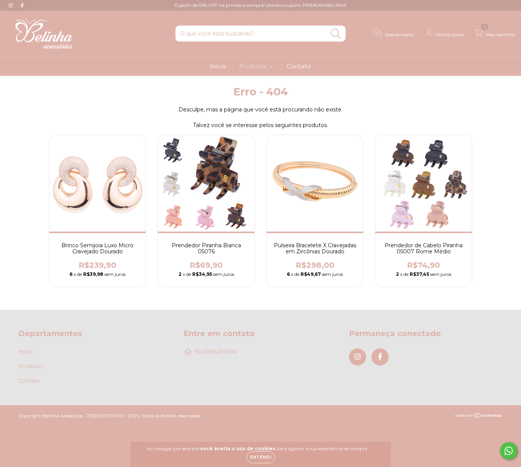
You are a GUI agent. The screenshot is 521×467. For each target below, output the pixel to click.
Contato (299, 66)
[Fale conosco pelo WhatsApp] (508, 450)
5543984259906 (216, 351)
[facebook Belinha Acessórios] (22, 5)
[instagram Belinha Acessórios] (11, 5)
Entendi (261, 457)
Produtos (254, 66)
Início (218, 66)
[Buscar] (336, 34)
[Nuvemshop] (479, 416)
